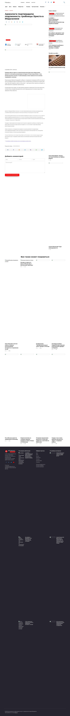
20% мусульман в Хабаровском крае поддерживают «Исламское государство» (60, 623)
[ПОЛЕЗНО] (57, 15)
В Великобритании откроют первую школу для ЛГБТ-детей (60, 454)
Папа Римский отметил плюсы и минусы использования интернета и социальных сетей (11, 346)
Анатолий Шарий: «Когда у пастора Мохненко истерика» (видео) (57, 157)
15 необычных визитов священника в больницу (11, 438)
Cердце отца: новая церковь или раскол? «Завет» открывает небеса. (57, 440)
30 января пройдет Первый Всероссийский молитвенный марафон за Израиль (58, 345)
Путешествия (35, 6)
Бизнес (15, 6)
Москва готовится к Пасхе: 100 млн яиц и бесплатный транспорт (27, 264)
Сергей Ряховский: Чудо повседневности (55, 247)
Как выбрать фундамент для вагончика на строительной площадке (56, 34)
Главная (22, 2)
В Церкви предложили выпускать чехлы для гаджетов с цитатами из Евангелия (42, 440)
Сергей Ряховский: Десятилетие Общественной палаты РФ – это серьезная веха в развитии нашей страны (60, 540)
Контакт (33, 2)
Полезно (42, 6)
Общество (20, 6)
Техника (28, 6)
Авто (10, 6)
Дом (6, 6)
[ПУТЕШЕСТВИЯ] (57, 43)
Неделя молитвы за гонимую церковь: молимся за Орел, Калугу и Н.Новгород (27, 440)
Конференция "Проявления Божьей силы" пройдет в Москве (42, 345)
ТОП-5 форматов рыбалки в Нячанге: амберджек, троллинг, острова (56, 46)
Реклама (28, 2)
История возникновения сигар (57, 67)
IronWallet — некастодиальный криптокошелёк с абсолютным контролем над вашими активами (56, 20)
